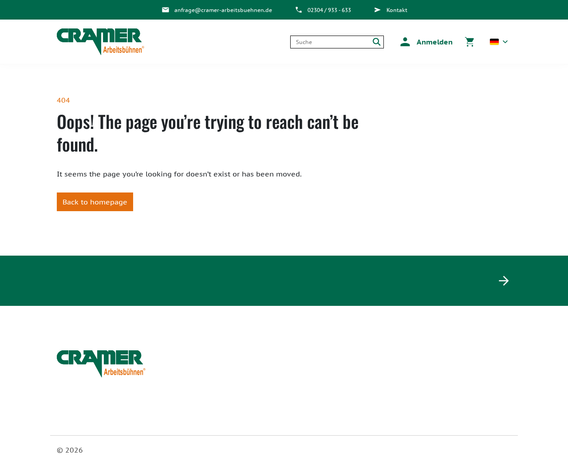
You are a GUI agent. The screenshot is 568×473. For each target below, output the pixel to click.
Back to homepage (95, 201)
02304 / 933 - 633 (329, 10)
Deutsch (498, 42)
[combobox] (330, 42)
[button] (425, 42)
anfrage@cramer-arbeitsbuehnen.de (223, 10)
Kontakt (397, 10)
